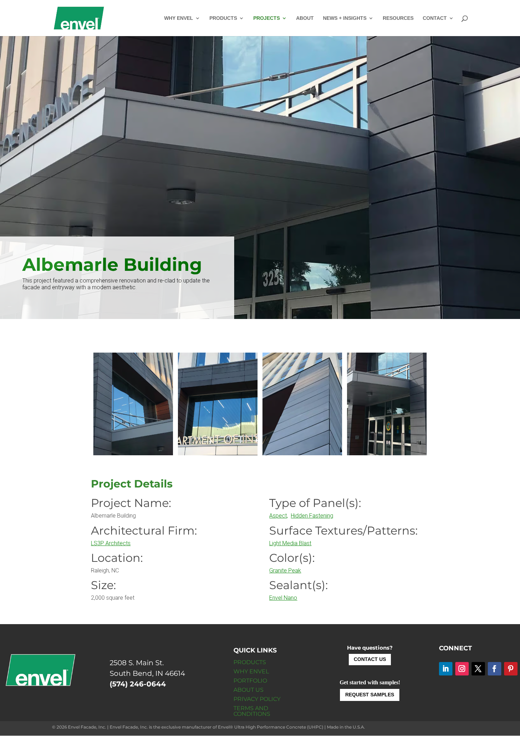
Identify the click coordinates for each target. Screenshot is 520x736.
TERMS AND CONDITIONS (251, 711)
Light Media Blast (290, 543)
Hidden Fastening (312, 515)
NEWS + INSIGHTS (344, 18)
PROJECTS (266, 18)
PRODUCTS (223, 18)
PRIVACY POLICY (257, 699)
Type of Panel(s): (315, 503)
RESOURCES (398, 18)
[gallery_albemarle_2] (302, 453)
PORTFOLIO (250, 680)
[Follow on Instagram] (462, 668)
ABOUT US (248, 689)
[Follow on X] (478, 668)
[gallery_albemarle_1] (218, 453)
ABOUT (305, 18)
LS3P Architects (111, 543)
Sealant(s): (298, 585)
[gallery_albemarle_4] (387, 453)
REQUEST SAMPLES (369, 694)
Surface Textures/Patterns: (343, 530)
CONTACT (435, 18)
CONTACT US (370, 659)
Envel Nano (283, 597)
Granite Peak (285, 570)
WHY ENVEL (178, 18)
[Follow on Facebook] (494, 668)
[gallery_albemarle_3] (133, 453)
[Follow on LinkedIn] (445, 668)
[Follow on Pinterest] (511, 668)
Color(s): (292, 558)
